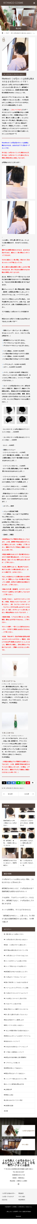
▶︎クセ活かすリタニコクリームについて (16, 993)
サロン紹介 (21, 1196)
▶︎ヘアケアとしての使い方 (12, 1062)
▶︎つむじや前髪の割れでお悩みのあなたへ (16, 1030)
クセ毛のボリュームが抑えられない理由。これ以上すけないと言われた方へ (18, 880)
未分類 (6, 1111)
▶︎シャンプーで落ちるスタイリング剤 (15, 1079)
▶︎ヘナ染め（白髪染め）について (14, 1052)
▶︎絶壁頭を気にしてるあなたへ (13, 1068)
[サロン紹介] (18, 1139)
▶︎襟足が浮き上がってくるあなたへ (14, 1073)
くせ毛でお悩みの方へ (8, 1193)
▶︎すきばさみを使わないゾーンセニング (16, 1046)
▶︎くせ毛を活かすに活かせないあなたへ (14, 74)
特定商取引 (21, 1199)
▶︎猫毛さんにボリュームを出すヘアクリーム (17, 1036)
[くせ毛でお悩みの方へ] (18, 1125)
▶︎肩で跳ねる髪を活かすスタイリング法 (16, 950)
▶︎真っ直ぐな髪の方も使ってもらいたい (16, 1014)
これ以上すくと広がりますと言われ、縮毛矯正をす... (26, 823)
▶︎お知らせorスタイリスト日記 (13, 1100)
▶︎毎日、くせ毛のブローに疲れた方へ (15, 945)
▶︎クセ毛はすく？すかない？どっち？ (15, 977)
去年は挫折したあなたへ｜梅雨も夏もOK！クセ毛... (26, 843)
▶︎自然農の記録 (8, 1105)
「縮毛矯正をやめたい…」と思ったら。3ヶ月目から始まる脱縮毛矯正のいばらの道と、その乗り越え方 (18, 919)
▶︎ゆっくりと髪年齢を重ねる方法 (14, 1084)
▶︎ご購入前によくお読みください (14, 934)
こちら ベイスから (16, 109)
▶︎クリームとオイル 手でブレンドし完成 (16, 987)
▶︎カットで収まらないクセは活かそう (15, 966)
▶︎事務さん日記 (8, 1095)
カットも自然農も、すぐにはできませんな (16, 909)
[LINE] (18, 782)
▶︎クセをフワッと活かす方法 (12, 1004)
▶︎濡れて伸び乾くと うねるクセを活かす (16, 982)
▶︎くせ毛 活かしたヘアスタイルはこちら (16, 955)
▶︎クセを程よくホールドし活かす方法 (15, 998)
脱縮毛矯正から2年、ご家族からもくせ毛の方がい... (10, 823)
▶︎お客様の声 (8, 1089)
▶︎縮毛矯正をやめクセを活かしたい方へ (16, 971)
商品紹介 (21, 1193)
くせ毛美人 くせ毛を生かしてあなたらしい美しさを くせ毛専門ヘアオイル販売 (18, 1163)
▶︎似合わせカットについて (12, 1041)
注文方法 (4, 1199)
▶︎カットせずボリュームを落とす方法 (15, 961)
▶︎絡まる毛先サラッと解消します (14, 1020)
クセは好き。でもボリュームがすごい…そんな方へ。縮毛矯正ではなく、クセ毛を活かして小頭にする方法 (18, 900)
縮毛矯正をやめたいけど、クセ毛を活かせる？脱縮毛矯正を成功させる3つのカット (18, 890)
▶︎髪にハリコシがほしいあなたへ (14, 1025)
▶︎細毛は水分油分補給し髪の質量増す (15, 1057)
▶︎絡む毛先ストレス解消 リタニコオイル (16, 1009)
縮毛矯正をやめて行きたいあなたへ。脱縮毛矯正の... (10, 863)
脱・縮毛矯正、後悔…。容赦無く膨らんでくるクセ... (10, 843)
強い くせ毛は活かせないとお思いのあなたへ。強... (26, 863)
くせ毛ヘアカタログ (8, 1196)
